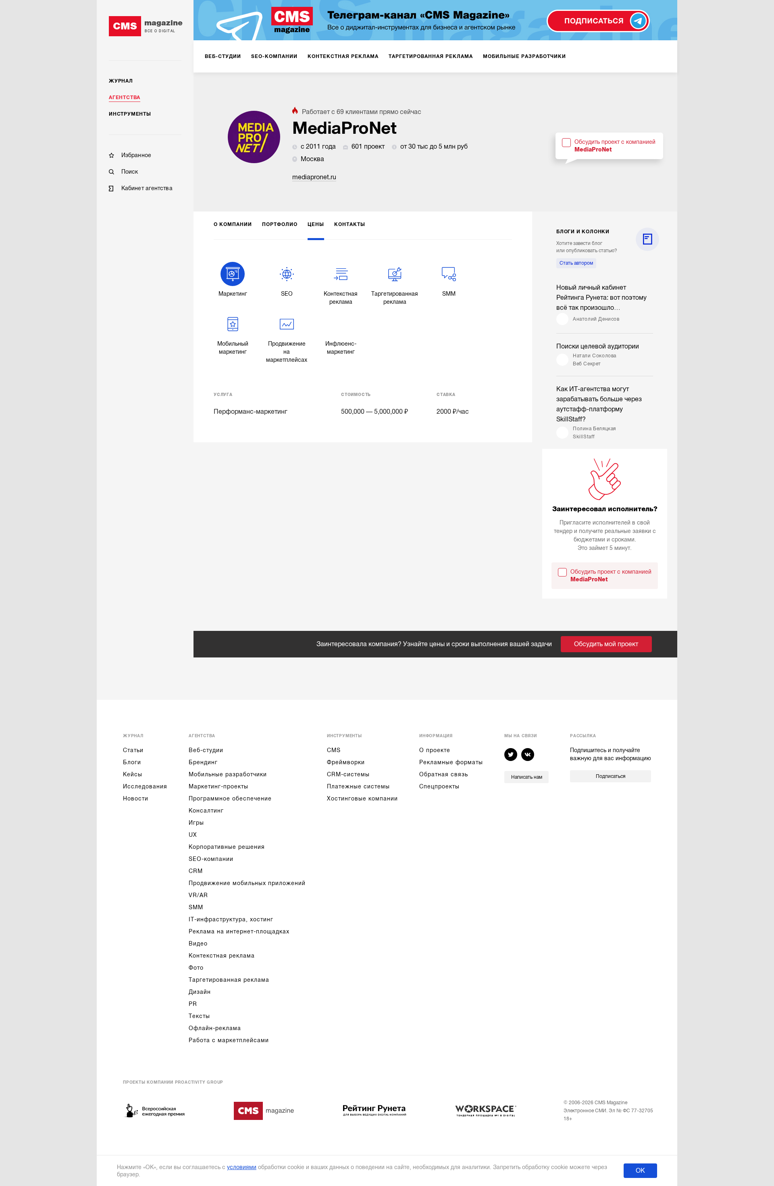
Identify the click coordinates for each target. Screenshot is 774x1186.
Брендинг (203, 762)
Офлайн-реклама (215, 1028)
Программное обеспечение (230, 798)
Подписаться (610, 776)
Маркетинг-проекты (218, 786)
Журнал (121, 81)
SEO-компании (211, 859)
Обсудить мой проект (606, 644)
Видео (198, 943)
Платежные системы (358, 786)
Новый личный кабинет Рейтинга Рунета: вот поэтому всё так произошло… (601, 297)
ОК (640, 1170)
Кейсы (132, 774)
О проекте (434, 750)
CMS (334, 750)
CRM (196, 871)
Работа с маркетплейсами (229, 1040)
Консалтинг (206, 810)
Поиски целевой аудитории (597, 346)
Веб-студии (206, 750)
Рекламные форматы (451, 762)
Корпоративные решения (227, 847)
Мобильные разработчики (228, 774)
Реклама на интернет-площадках (239, 931)
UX (193, 834)
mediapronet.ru (314, 177)
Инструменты (130, 114)
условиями (241, 1167)
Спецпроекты (439, 786)
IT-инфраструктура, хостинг (231, 919)
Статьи (133, 750)
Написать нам (526, 777)
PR (193, 1004)
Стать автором (576, 263)
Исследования (145, 786)
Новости (135, 798)
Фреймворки (346, 762)
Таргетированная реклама (229, 980)
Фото (196, 967)
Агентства (124, 97)
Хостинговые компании (362, 798)
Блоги (132, 762)
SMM (196, 907)
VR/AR (198, 895)
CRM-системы (348, 774)
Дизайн (200, 992)
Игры (196, 822)
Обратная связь (443, 774)
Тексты (199, 1016)
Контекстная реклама (222, 955)
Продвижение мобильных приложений (247, 883)
